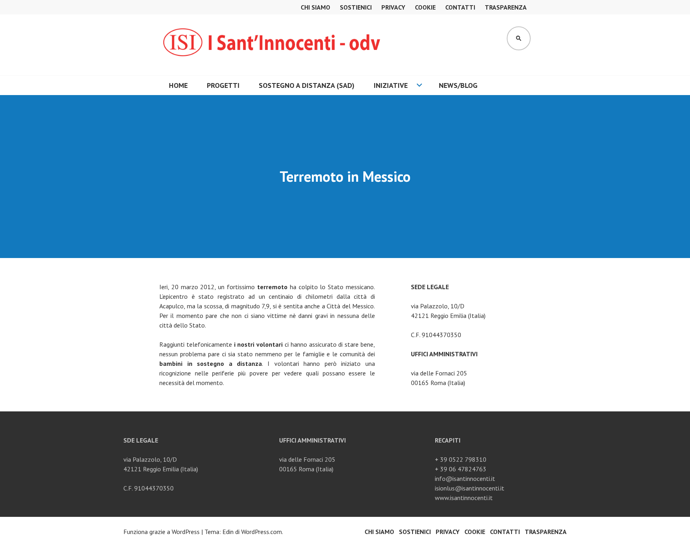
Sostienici (356, 7)
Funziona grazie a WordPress (161, 532)
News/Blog (458, 85)
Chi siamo (315, 7)
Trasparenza (506, 7)
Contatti (460, 7)
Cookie (425, 7)
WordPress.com (261, 532)
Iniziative (391, 85)
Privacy (393, 7)
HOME (178, 85)
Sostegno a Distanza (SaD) (307, 85)
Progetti (223, 85)
